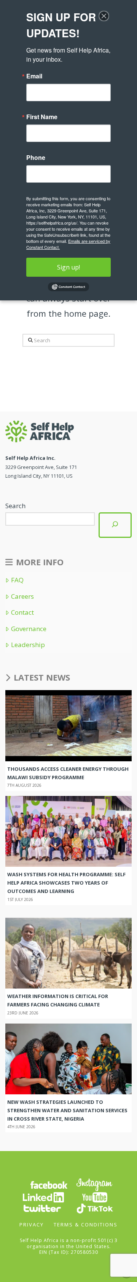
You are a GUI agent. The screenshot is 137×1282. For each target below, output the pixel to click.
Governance (28, 629)
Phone (35, 158)
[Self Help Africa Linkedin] (42, 1197)
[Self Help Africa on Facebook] (48, 1184)
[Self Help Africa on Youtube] (94, 1197)
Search (15, 505)
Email (34, 76)
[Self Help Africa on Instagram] (95, 1184)
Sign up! (68, 267)
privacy (31, 1224)
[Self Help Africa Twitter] (42, 1208)
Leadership (28, 645)
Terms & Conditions (86, 1224)
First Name (41, 117)
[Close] (103, 16)
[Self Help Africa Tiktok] (94, 1208)
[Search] (115, 525)
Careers (22, 596)
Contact (22, 612)
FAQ (17, 580)
